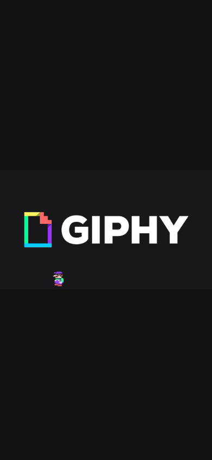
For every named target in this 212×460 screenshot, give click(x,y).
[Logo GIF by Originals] (106, 230)
